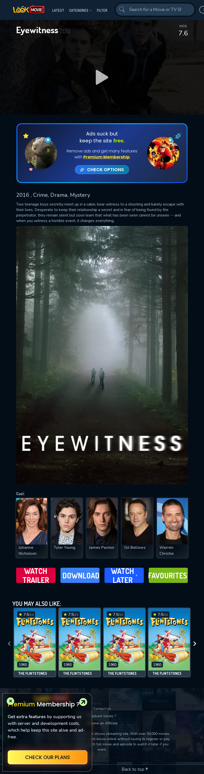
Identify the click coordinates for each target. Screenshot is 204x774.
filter (102, 10)
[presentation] (9, 643)
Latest (58, 10)
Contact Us (102, 708)
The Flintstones (32, 673)
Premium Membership (106, 157)
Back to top (134, 769)
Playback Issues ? (102, 716)
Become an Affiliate (102, 723)
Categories (78, 10)
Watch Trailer (35, 575)
